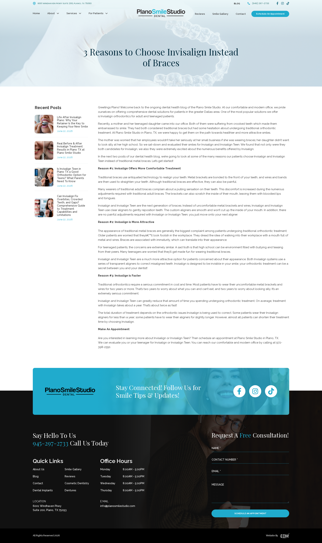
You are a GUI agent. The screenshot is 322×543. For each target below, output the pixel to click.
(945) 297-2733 (260, 3)
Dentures (70, 490)
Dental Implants (43, 490)
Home (36, 13)
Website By (272, 535)
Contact (241, 13)
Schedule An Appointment (270, 14)
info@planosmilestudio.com (117, 505)
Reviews (200, 13)
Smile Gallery (220, 13)
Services (72, 13)
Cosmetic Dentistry (77, 483)
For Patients (96, 13)
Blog (237, 3)
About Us (38, 469)
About (51, 13)
